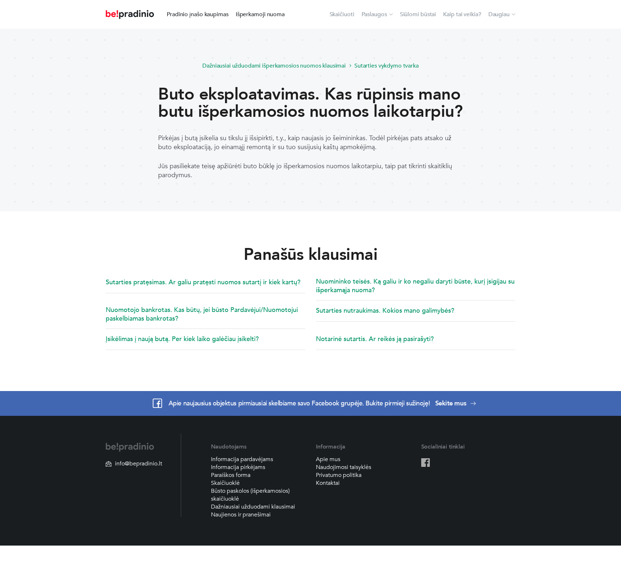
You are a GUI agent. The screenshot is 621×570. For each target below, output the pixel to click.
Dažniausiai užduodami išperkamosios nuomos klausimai (274, 66)
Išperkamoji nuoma (260, 14)
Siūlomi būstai (418, 14)
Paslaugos (374, 14)
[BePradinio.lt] (130, 14)
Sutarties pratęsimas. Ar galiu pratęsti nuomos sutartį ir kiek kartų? (203, 282)
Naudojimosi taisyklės (343, 467)
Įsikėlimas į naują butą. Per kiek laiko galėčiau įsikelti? (182, 339)
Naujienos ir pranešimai (241, 515)
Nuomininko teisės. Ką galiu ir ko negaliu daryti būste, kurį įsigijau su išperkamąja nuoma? (415, 286)
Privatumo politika (339, 475)
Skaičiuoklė (225, 483)
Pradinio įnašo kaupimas (198, 14)
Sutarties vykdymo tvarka (386, 66)
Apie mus (328, 459)
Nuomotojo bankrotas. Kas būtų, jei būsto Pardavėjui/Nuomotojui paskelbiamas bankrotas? (202, 314)
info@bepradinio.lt (138, 464)
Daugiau (499, 14)
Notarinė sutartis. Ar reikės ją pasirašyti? (375, 339)
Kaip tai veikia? (462, 14)
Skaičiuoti (342, 14)
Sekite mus (451, 403)
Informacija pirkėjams (238, 467)
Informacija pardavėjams (242, 459)
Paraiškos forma (230, 475)
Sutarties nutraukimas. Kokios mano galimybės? (385, 310)
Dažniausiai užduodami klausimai (253, 507)
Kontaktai (328, 483)
